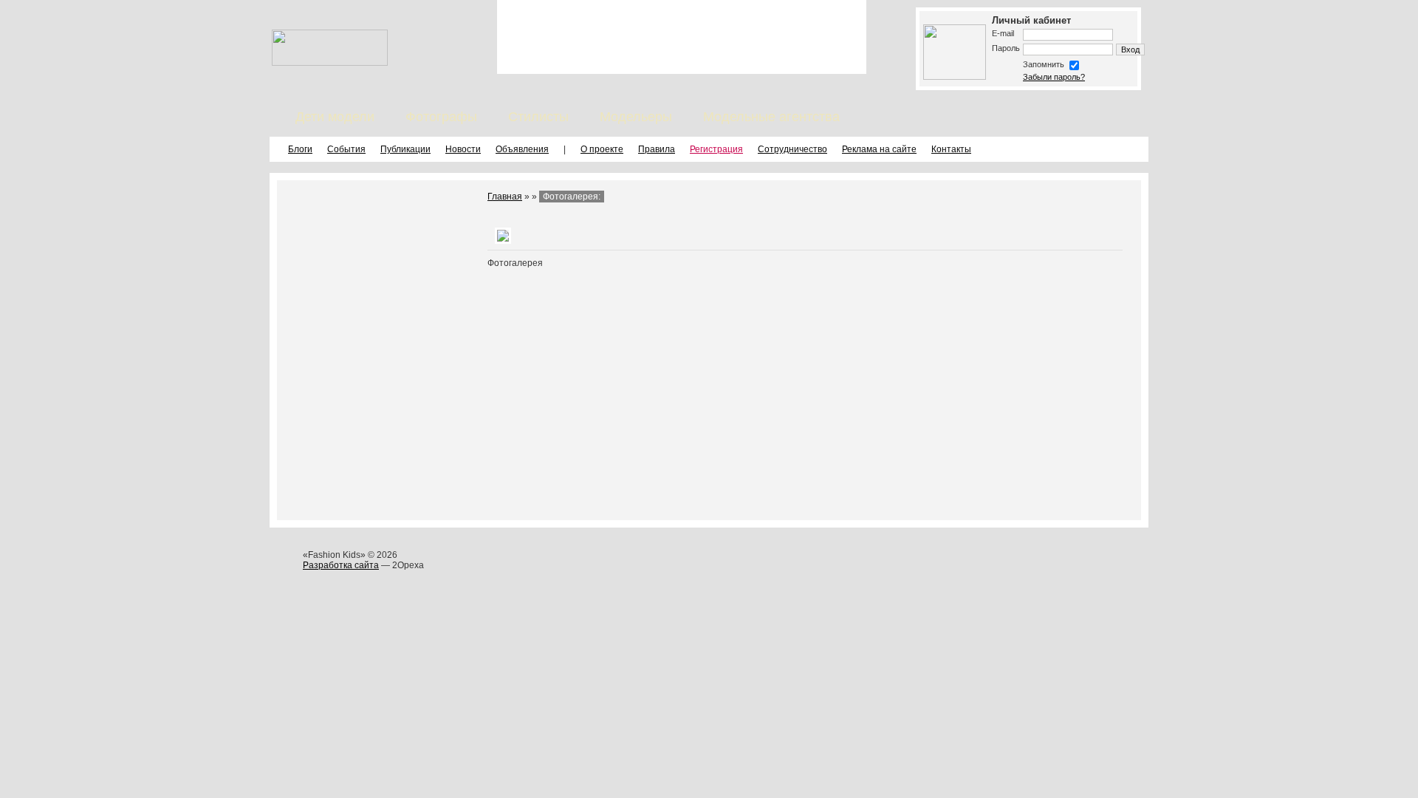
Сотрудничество (792, 149)
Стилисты (538, 116)
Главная (504, 196)
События (346, 149)
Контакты (951, 149)
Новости (463, 149)
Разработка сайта (341, 565)
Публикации (405, 149)
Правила (656, 149)
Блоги (300, 149)
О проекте (601, 149)
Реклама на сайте (879, 149)
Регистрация (716, 149)
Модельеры (636, 116)
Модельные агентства (771, 116)
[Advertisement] (681, 37)
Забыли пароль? (1054, 76)
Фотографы (441, 116)
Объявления (522, 149)
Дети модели (334, 116)
